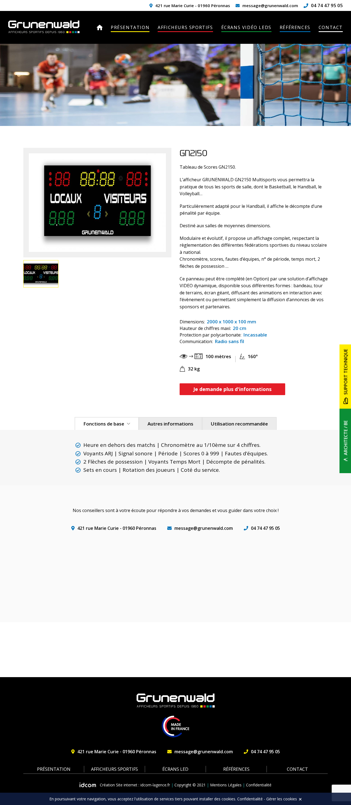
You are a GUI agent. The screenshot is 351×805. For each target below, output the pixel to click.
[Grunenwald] (44, 27)
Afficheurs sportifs (185, 27)
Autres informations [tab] (170, 424)
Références (295, 27)
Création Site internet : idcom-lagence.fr (135, 784)
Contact (331, 27)
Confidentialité (258, 784)
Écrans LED (175, 769)
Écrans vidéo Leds (246, 27)
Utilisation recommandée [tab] (239, 424)
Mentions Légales (226, 784)
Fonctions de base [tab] (103, 424)
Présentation (130, 27)
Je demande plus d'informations (232, 389)
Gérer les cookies (281, 798)
